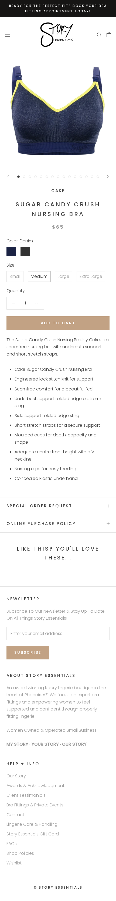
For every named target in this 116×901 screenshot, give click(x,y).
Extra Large (91, 276)
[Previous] (8, 176)
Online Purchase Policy (41, 523)
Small (15, 276)
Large (63, 276)
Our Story (16, 776)
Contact (15, 815)
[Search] (99, 34)
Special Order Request (39, 506)
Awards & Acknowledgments (36, 785)
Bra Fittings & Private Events (34, 805)
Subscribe (27, 652)
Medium (39, 276)
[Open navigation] (7, 35)
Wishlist (14, 863)
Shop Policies (20, 853)
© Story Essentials (58, 887)
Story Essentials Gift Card (32, 834)
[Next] (108, 176)
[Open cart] (109, 34)
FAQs (11, 844)
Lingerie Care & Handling (31, 824)
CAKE (58, 190)
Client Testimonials (26, 795)
